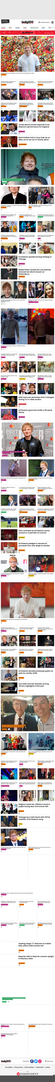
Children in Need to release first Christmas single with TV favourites (13, 752)
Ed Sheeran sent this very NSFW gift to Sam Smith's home (14, 452)
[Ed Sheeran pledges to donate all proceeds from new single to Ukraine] (9, 547)
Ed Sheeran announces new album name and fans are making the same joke (13, 848)
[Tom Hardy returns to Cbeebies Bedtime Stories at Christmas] (27, 662)
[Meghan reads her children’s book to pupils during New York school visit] (9, 808)
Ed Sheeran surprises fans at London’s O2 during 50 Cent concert (27, 215)
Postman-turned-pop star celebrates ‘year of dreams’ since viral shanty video (45, 629)
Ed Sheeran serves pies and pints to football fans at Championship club (46, 215)
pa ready (40, 630)
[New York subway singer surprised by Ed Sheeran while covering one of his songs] (27, 366)
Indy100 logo (27, 22)
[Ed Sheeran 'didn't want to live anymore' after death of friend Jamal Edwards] (46, 366)
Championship (4, 238)
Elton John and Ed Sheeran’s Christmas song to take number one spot (40, 752)
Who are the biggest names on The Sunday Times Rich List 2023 (40, 300)
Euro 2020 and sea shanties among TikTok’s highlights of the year (33, 685)
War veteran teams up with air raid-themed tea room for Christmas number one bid (14, 726)
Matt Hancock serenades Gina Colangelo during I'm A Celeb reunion (36, 398)
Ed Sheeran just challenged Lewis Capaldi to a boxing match (8, 215)
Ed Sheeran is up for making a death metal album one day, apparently (17, 893)
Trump (25, 27)
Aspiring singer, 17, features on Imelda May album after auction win (34, 944)
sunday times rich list (33, 302)
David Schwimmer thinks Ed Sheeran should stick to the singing (9, 923)
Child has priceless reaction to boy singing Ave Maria (27, 761)
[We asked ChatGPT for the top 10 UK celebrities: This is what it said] (9, 366)
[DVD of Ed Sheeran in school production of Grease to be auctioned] (46, 914)
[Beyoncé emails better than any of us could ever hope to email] (27, 986)
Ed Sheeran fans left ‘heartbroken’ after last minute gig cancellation (27, 236)
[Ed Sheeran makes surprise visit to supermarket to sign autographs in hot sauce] (46, 116)
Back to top (50, 1061)
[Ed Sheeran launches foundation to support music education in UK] (46, 94)
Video (43, 27)
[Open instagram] (40, 1061)
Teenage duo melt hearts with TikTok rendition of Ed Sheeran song (34, 818)
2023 (30, 207)
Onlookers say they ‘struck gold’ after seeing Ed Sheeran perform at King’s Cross (27, 82)
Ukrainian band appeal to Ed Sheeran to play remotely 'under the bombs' (9, 629)
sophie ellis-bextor (5, 785)
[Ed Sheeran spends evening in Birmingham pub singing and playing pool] (41, 563)
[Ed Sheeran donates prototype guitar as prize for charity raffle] (9, 675)
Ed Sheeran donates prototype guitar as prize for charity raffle (35, 672)
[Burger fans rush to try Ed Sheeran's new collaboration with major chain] (46, 248)
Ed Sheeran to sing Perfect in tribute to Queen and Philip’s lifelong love (46, 509)
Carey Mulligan (22, 144)
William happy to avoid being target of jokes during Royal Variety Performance (46, 762)
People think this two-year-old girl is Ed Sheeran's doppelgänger (9, 1034)
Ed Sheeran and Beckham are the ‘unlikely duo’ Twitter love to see (8, 902)
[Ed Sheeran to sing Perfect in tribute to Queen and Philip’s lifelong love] (46, 521)
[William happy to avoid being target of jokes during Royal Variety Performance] (46, 773)
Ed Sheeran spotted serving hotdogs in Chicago (35, 258)
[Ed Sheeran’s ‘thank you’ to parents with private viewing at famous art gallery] (14, 195)
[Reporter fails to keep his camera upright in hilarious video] (9, 960)
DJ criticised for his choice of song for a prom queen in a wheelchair (27, 488)
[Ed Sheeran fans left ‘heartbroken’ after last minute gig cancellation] (27, 248)
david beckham (5, 904)
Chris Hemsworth (23, 106)
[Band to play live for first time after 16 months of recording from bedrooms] (41, 837)
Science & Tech (34, 27)
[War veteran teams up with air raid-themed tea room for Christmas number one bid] (27, 713)
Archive (48, 1067)
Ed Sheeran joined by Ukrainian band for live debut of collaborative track (40, 478)
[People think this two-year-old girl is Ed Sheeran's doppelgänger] (9, 1045)
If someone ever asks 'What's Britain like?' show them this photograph (40, 1025)
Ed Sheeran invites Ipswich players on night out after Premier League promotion (14, 179)
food (39, 238)
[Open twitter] (36, 1061)
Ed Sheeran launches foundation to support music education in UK (46, 82)
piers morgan (22, 378)
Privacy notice (18, 1067)
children (3, 1035)
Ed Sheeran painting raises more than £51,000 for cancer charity (45, 923)
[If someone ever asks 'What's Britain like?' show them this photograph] (41, 1014)
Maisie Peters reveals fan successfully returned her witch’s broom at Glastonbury (34, 272)
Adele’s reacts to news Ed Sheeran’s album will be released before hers (27, 783)
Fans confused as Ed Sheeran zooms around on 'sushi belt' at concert (34, 531)
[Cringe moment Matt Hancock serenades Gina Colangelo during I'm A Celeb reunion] (9, 401)
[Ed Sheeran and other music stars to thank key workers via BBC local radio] (9, 773)
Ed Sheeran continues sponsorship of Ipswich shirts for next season (8, 509)
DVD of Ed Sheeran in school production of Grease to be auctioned (44, 902)
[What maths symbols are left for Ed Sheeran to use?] (9, 388)
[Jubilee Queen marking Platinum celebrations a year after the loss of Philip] (27, 521)
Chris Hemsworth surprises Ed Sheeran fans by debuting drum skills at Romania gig (26, 104)
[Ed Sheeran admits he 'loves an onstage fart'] (9, 500)
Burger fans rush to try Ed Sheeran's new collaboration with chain (46, 236)
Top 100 (3, 27)
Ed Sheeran (4, 74)
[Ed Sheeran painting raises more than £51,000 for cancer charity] (46, 934)
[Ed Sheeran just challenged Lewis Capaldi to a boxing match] (9, 226)
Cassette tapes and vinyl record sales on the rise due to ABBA (26, 628)
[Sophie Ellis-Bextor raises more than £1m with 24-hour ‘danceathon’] (9, 795)
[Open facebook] (32, 1061)
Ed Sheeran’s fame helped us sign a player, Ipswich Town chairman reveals (9, 104)
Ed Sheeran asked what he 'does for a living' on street (13, 345)
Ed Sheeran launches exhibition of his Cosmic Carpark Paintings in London (17, 73)
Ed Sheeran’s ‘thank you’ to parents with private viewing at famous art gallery (13, 206)
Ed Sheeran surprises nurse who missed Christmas (26, 902)
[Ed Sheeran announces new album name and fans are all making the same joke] (14, 837)
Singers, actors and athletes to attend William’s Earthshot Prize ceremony (45, 784)
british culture (32, 1026)
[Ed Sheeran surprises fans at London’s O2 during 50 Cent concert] (27, 226)
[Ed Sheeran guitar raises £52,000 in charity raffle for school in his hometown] (9, 662)
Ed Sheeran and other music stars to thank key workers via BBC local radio (9, 762)
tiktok (3, 302)
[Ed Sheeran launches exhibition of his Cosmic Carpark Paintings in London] (27, 54)
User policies (8, 1067)
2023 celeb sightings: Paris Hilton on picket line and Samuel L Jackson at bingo (40, 206)
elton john (31, 753)
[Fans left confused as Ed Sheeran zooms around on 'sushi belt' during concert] (9, 534)
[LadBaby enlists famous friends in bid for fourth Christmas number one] (46, 662)
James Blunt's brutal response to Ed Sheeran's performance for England (33, 125)
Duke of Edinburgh (23, 512)
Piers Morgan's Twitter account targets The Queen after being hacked (45, 376)
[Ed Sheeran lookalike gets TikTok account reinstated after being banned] (14, 290)
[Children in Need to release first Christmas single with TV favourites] (14, 741)
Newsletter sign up (45, 22)
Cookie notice (40, 1067)
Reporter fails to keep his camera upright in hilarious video (36, 957)
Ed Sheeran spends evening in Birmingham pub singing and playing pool (40, 574)
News (10, 27)
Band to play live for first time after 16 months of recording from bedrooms (39, 848)
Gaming (17, 27)
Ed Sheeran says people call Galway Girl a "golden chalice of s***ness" (12, 574)
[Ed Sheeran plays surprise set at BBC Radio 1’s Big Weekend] (9, 94)
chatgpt (3, 357)
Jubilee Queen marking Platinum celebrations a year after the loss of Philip (27, 510)
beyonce (4, 1001)
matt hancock (22, 404)
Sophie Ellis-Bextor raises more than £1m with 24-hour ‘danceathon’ (9, 783)
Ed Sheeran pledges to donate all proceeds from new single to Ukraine (34, 544)
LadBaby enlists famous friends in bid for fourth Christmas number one (45, 650)
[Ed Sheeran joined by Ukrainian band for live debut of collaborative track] (41, 468)
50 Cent (21, 216)
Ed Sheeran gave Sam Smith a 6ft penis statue (35, 411)
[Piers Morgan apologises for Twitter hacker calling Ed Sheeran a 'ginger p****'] (27, 388)
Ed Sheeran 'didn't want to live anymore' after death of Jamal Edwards (45, 355)
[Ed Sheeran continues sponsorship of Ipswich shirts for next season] (9, 521)
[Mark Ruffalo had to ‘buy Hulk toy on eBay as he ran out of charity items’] (9, 141)
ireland (21, 764)
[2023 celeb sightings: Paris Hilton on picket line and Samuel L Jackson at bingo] (41, 195)
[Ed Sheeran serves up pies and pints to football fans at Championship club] (46, 226)
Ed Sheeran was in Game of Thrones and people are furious (12, 1025)
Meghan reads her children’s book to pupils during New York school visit (34, 805)
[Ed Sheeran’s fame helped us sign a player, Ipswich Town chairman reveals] (9, 116)
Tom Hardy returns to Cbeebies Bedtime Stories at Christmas (26, 650)
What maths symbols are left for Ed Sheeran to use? (9, 376)
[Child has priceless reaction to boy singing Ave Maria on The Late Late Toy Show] (27, 773)
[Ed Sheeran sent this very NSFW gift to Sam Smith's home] (27, 440)
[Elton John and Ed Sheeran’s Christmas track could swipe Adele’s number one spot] (41, 741)
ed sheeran (21, 131)
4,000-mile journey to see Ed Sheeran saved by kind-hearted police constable (45, 488)
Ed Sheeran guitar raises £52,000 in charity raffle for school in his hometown (9, 650)
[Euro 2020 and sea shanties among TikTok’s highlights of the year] (9, 688)
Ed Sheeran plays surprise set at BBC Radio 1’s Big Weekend (8, 82)
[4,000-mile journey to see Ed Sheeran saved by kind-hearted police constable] (46, 500)
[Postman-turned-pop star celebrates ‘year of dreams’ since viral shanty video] (46, 640)
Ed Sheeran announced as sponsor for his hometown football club (27, 923)
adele (21, 785)
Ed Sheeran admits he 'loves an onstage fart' (8, 488)
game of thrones (5, 1026)
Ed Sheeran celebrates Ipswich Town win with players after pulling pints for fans (9, 236)
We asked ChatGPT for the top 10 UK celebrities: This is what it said (9, 354)
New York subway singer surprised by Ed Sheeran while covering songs (27, 354)
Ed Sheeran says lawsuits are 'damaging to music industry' (14, 619)
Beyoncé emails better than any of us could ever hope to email (14, 998)
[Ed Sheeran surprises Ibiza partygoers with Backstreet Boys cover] (14, 468)
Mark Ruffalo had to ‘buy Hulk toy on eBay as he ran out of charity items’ (34, 138)
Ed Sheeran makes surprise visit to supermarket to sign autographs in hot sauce (45, 104)
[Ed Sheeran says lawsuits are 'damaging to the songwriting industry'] (27, 600)
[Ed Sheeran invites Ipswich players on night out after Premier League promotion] (27, 167)
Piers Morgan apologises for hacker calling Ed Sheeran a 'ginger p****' (27, 376)
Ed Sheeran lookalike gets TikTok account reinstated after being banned (13, 300)
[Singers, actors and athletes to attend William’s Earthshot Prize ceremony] (46, 795)
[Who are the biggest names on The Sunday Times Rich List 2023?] (41, 290)
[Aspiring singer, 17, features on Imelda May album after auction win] (9, 947)
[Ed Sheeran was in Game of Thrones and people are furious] (14, 1014)
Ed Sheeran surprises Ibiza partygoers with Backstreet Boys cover (13, 478)
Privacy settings (29, 1067)
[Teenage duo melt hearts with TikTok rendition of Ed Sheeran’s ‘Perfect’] (9, 821)
